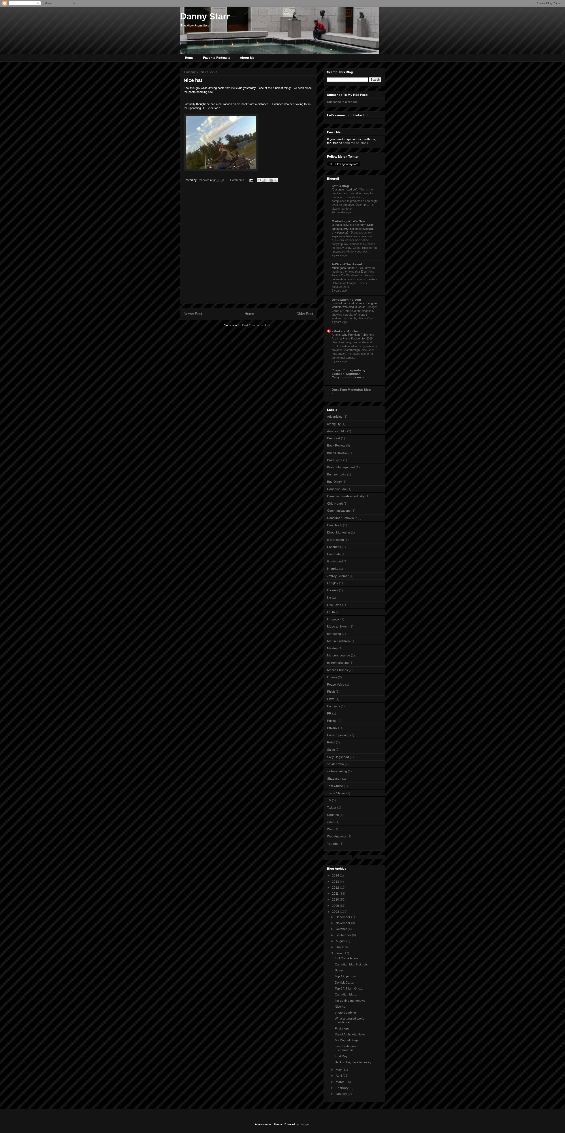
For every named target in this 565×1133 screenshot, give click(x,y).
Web (330, 829)
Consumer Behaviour (342, 518)
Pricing (332, 720)
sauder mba (335, 764)
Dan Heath (334, 525)
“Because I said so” (345, 189)
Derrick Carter (344, 982)
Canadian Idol (337, 489)
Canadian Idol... (346, 994)
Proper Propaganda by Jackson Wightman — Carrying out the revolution (352, 373)
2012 (336, 887)
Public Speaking (338, 735)
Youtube (333, 843)
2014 (336, 875)
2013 (336, 881)
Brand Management (341, 467)
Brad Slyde (334, 460)
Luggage (333, 619)
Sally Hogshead (338, 757)
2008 (336, 911)
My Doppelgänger (347, 1040)
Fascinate (334, 554)
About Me (247, 57)
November (343, 923)
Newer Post (193, 314)
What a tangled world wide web (349, 1020)
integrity (332, 568)
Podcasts (333, 706)
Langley (332, 583)
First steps (342, 1028)
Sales (331, 749)
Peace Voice (335, 684)
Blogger (304, 1124)
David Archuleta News (350, 1034)
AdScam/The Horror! (347, 264)
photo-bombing (345, 1012)
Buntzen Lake (336, 474)
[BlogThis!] (263, 180)
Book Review (336, 445)
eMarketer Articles (345, 331)
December (343, 917)
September (344, 935)
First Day (341, 1056)
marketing (334, 633)
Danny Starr (205, 16)
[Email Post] (251, 180)
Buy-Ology (334, 481)
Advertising (335, 416)
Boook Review (337, 452)
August (341, 941)
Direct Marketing (338, 532)
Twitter (331, 807)
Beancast (333, 438)
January (342, 1093)
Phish (331, 691)
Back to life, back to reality (353, 1062)
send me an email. (356, 143)
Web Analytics (337, 836)
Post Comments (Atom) (257, 325)
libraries (332, 590)
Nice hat (340, 1006)
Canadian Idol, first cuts (351, 964)
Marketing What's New (348, 221)
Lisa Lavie (334, 605)
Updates (333, 814)
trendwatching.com (346, 299)
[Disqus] (248, 245)
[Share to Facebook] (271, 180)
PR (329, 713)
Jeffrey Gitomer (338, 576)
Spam (339, 970)
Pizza (331, 699)
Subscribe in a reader (342, 102)
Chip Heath (335, 503)
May (339, 1069)
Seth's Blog (340, 186)
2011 (335, 893)
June (339, 953)
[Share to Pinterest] (276, 180)
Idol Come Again (346, 958)
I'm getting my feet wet (350, 1000)
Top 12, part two (346, 976)
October (342, 929)
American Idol (336, 431)
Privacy (332, 728)
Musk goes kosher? (345, 268)
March (340, 1082)
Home (189, 57)
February (342, 1088)
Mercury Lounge (338, 655)
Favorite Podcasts (216, 57)
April (339, 1075)
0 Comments (236, 180)
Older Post (304, 314)
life (329, 597)
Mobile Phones (337, 670)
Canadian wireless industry (346, 496)
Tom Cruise (335, 786)
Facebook (334, 547)
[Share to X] (267, 180)
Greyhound (335, 561)
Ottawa (332, 677)
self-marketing (337, 771)
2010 (336, 899)
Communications (338, 510)
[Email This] (259, 180)
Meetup (332, 648)
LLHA (331, 612)
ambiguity (334, 424)
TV (329, 800)
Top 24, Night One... (349, 988)
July (339, 947)
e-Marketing (335, 539)
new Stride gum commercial (346, 1048)
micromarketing (338, 662)
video (331, 822)
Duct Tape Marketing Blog (351, 389)
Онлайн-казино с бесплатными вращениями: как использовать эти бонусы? (353, 228)
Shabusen (334, 778)
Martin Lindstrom (339, 641)
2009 (336, 905)
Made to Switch (337, 626)
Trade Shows (336, 793)
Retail (331, 742)
